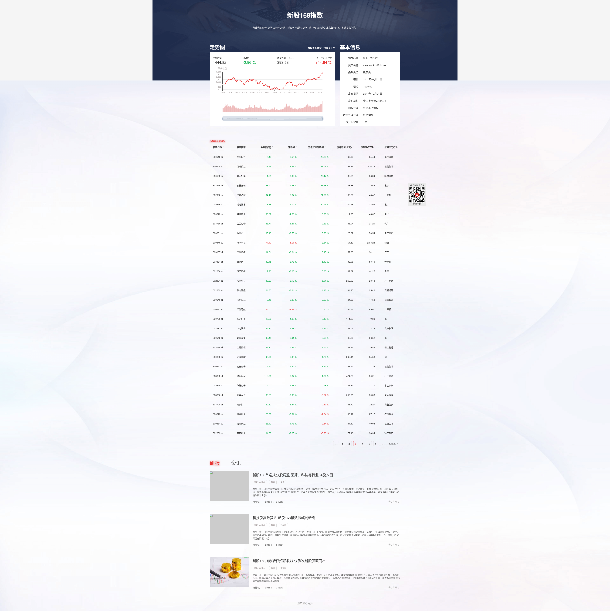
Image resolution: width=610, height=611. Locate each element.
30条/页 (393, 443)
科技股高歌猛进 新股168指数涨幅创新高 (284, 517)
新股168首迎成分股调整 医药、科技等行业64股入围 (293, 474)
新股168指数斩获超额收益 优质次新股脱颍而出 (289, 560)
